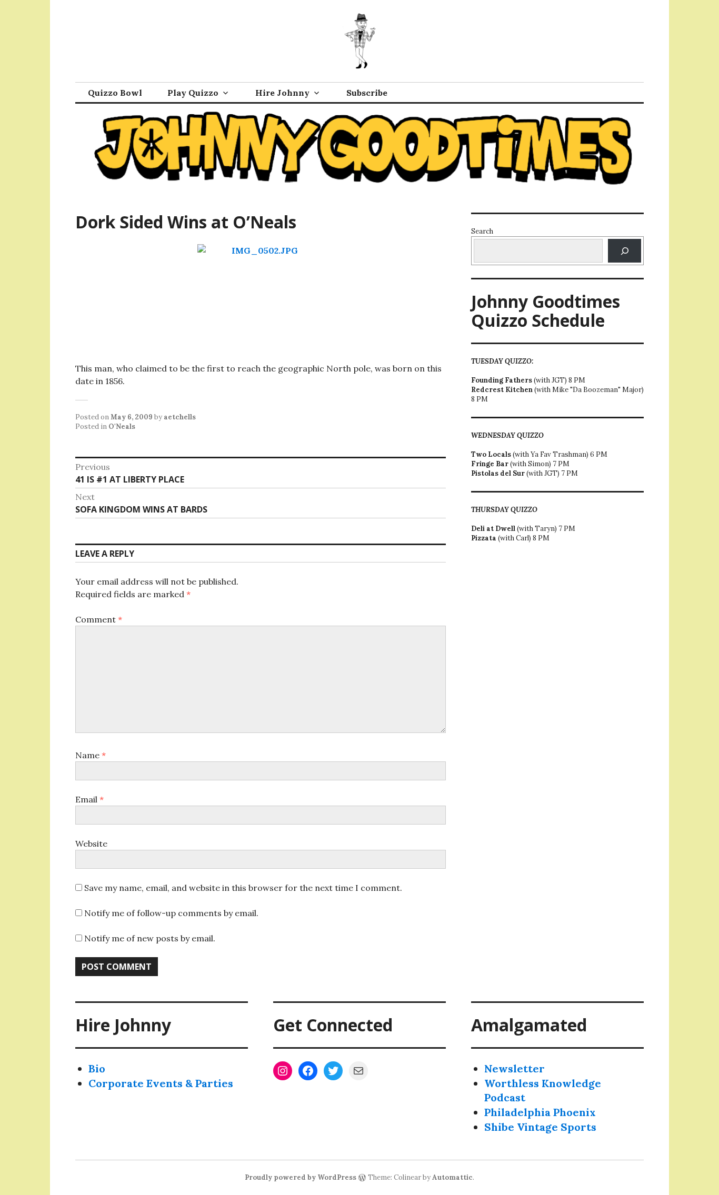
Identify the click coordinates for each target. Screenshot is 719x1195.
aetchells (180, 417)
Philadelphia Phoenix (540, 1112)
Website (91, 843)
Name (90, 755)
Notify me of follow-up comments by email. (171, 913)
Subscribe (366, 92)
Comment (98, 619)
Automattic (452, 1177)
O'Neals (121, 426)
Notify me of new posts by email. (149, 938)
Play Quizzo (192, 92)
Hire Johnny (282, 92)
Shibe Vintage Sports (540, 1126)
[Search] (624, 251)
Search (482, 231)
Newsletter (514, 1068)
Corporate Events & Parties (160, 1083)
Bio (96, 1068)
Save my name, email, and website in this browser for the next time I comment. (243, 887)
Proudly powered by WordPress (300, 1177)
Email (89, 799)
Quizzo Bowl (115, 92)
